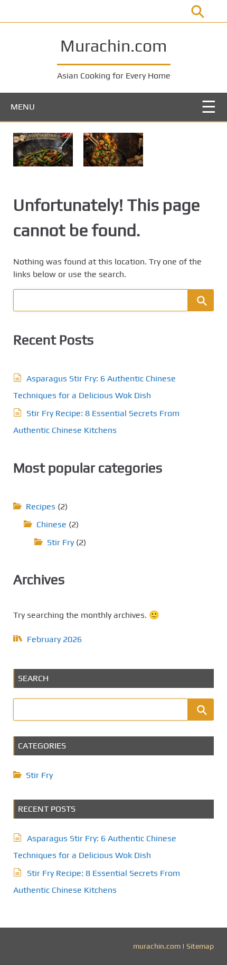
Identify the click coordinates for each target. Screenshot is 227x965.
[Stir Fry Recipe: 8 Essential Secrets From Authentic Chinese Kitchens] (113, 149)
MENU (23, 107)
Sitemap (200, 946)
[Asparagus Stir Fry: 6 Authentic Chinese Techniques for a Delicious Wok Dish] (43, 149)
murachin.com (157, 946)
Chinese (51, 524)
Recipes (40, 506)
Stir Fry (60, 542)
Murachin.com (113, 45)
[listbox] (113, 144)
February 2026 (54, 639)
